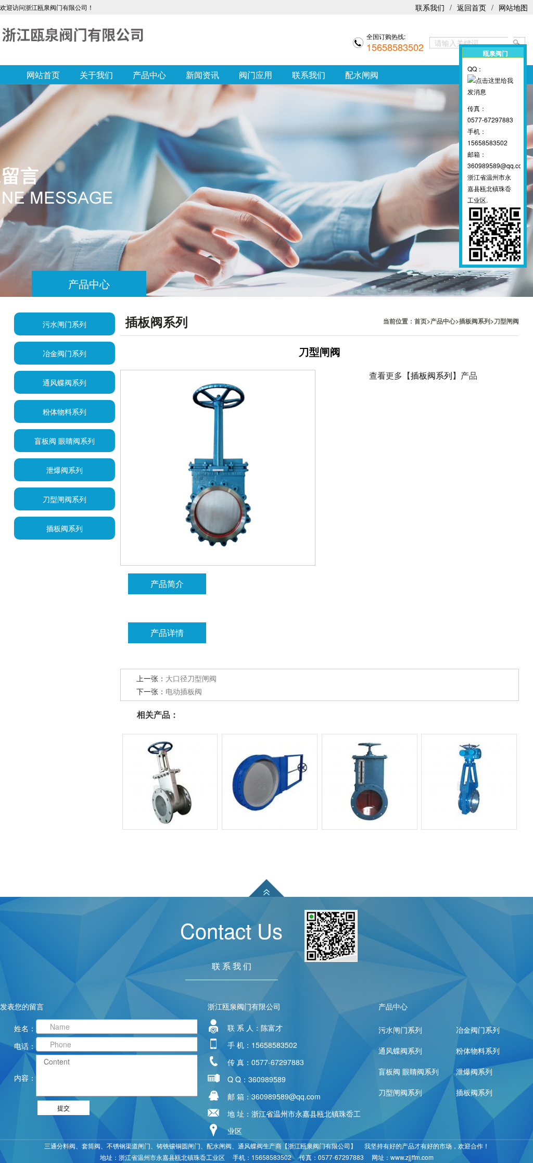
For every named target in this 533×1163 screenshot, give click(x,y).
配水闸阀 (361, 75)
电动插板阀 (184, 691)
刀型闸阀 (506, 321)
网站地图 (513, 7)
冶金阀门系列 (64, 353)
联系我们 (430, 7)
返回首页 (471, 7)
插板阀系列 (474, 321)
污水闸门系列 (64, 324)
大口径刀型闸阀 (191, 678)
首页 (420, 321)
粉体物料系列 (64, 411)
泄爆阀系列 (64, 470)
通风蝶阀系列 (64, 382)
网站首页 (43, 75)
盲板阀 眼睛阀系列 (64, 440)
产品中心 (149, 75)
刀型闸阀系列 (64, 499)
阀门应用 (255, 75)
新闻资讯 (202, 75)
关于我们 (96, 75)
